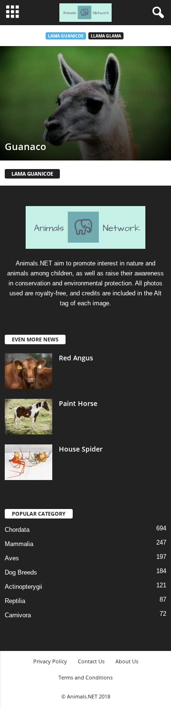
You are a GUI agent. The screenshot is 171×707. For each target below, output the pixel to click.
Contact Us (91, 661)
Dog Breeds (21, 572)
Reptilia (15, 600)
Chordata (17, 529)
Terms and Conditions (85, 677)
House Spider (81, 448)
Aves (12, 558)
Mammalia (19, 543)
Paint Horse (78, 403)
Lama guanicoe (66, 36)
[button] (156, 12)
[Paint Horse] (28, 416)
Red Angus (76, 357)
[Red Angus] (28, 371)
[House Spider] (28, 462)
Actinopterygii (23, 586)
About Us (126, 661)
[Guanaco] (85, 103)
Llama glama (106, 36)
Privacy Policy (50, 661)
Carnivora (18, 615)
